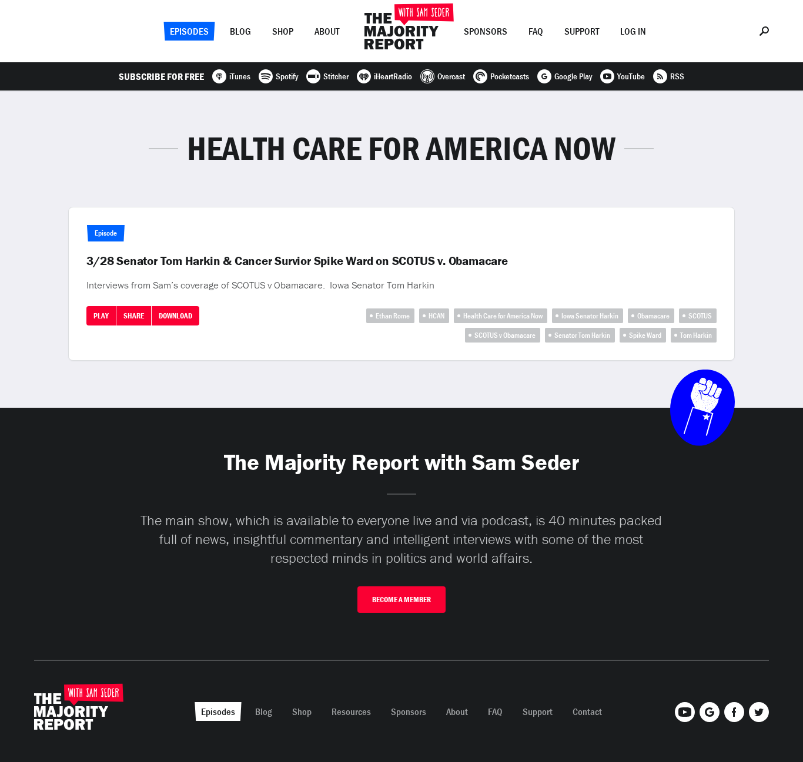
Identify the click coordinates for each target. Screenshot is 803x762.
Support (581, 31)
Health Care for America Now (503, 316)
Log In (633, 31)
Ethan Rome (393, 316)
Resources (351, 711)
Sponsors (485, 31)
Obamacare (653, 316)
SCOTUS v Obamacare (505, 335)
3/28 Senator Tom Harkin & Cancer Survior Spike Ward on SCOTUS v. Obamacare (296, 261)
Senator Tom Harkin (582, 335)
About (326, 31)
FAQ (535, 31)
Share (133, 316)
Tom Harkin (696, 335)
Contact (587, 711)
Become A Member (401, 600)
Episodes (189, 31)
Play (101, 316)
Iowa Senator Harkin (589, 316)
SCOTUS (700, 316)
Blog (240, 31)
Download (175, 316)
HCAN (436, 316)
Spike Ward (645, 335)
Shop (282, 31)
